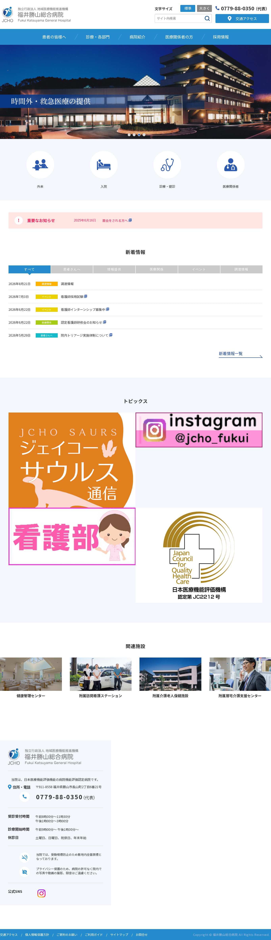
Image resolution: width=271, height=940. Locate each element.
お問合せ (142, 934)
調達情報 (67, 283)
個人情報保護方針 (37, 934)
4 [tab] (144, 135)
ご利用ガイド (94, 934)
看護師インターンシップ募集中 (83, 309)
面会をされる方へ (115, 220)
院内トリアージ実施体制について (84, 335)
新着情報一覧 (231, 353)
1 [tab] (129, 135)
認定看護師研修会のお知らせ (81, 322)
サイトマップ (119, 934)
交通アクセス (9, 934)
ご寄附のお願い (67, 934)
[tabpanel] (135, 92)
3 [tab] (139, 135)
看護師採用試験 (72, 296)
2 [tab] (134, 135)
